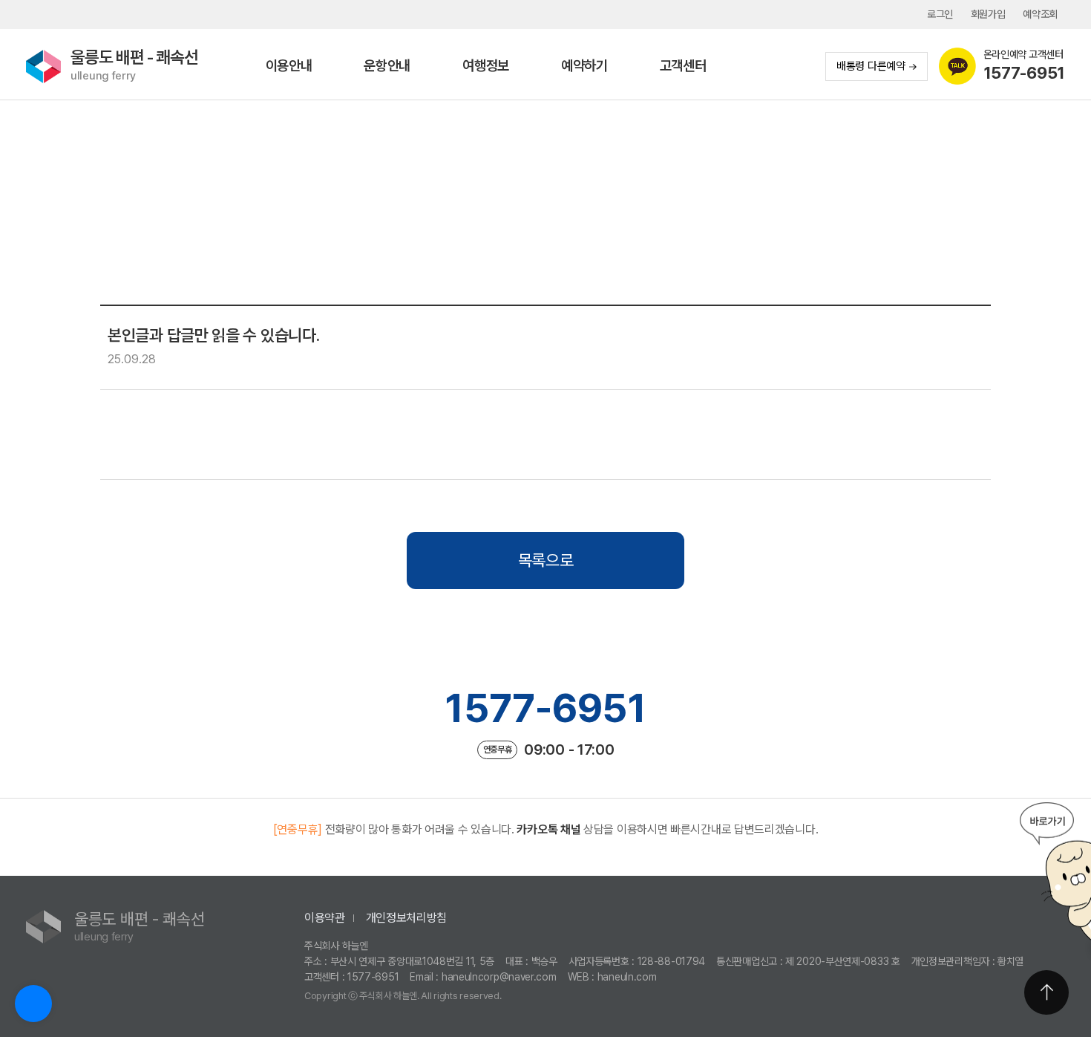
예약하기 (584, 65)
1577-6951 (545, 708)
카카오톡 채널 (548, 829)
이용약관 (324, 918)
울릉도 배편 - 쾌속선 (134, 65)
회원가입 (988, 14)
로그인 (940, 14)
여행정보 (485, 65)
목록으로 (546, 560)
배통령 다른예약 (870, 66)
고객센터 (683, 65)
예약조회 (1040, 14)
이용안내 (289, 65)
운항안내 (387, 65)
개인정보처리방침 (407, 918)
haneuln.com (627, 977)
